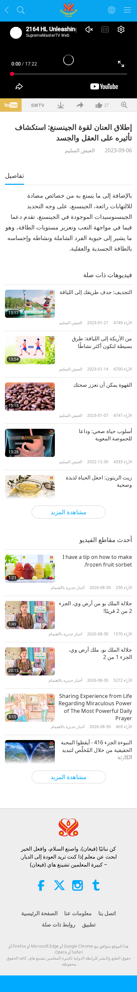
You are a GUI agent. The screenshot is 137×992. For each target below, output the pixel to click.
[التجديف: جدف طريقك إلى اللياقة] (30, 304)
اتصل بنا (107, 913)
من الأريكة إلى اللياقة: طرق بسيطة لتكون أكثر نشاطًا (102, 342)
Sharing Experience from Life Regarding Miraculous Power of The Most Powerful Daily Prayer (95, 707)
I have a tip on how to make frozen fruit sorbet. (97, 560)
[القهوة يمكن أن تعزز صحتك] (30, 396)
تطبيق (88, 924)
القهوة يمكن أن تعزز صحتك (102, 384)
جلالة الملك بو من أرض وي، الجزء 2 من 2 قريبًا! (95, 607)
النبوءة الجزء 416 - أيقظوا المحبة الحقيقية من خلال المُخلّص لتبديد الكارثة (96, 750)
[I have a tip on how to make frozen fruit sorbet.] (30, 569)
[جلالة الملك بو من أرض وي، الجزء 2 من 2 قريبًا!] (30, 615)
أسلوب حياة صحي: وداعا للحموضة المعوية (105, 434)
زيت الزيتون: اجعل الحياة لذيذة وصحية (99, 481)
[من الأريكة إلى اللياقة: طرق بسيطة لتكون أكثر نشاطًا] (30, 350)
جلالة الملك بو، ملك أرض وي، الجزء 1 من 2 (100, 653)
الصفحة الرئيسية (39, 913)
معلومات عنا (78, 913)
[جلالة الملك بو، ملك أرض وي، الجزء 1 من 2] (30, 661)
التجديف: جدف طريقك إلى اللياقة (96, 292)
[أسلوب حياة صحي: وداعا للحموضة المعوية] (30, 443)
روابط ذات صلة (58, 924)
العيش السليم (80, 150)
